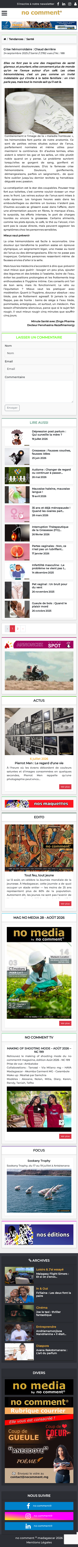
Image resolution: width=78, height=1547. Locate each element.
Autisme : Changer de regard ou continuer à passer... (51, 471)
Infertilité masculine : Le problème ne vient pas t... (49, 566)
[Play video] (39, 1109)
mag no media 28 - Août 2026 (39, 918)
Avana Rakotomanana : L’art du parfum (51, 1351)
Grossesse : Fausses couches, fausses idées (51, 452)
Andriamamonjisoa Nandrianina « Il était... (51, 1332)
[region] (39, 773)
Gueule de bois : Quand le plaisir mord (49, 605)
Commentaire (15, 377)
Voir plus (65, 786)
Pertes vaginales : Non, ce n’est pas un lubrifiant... (49, 547)
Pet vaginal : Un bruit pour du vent (49, 585)
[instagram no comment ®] (69, 3)
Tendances (16, 39)
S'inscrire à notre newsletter (35, 3)
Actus (39, 700)
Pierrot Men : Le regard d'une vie (39, 763)
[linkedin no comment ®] (63, 3)
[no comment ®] (75, 3)
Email (9, 361)
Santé (30, 39)
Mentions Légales (39, 1542)
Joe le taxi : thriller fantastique (48, 1313)
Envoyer (12, 407)
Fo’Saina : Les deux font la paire (53, 1294)
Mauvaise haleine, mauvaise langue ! (51, 490)
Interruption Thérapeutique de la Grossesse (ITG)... (50, 528)
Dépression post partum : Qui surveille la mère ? (49, 433)
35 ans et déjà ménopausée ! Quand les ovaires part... (51, 509)
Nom (8, 346)
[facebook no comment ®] (58, 3)
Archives (41, 1260)
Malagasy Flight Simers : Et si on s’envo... (52, 1275)
